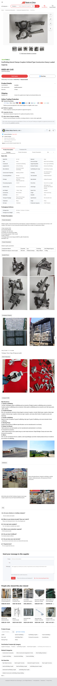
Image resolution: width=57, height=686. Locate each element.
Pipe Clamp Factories (7, 663)
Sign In (3, 143)
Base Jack (3, 637)
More (2, 675)
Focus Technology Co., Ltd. (19, 680)
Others (16, 639)
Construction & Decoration (10, 10)
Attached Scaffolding (18, 656)
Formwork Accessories (33, 637)
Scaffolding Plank (19, 637)
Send (13, 578)
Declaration (43, 680)
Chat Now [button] (43, 76)
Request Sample (24, 79)
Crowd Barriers (45, 637)
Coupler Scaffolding (7, 656)
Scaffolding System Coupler (36, 666)
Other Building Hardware (41, 653)
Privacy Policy (49, 680)
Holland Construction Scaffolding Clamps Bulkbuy (13, 673)
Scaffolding (32, 10)
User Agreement (36, 680)
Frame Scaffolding (46, 634)
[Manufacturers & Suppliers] (29, 2)
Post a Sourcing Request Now (41, 578)
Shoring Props (4, 639)
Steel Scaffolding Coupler (21, 666)
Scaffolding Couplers (33, 634)
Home (2, 10)
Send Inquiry (14, 76)
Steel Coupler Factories (19, 663)
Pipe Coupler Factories (47, 663)
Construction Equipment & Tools (23, 10)
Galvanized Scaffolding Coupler (9, 669)
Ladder (2, 634)
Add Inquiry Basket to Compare (28, 53)
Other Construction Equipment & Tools (24, 653)
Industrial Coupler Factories (33, 663)
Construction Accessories (8, 653)
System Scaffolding (19, 634)
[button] (51, 152)
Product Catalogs (21, 631)
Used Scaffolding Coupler (8, 666)
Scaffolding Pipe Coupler (24, 669)
